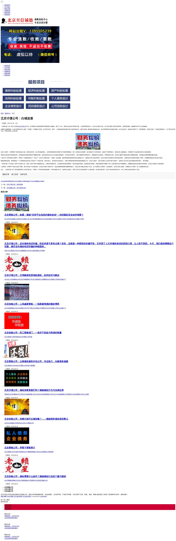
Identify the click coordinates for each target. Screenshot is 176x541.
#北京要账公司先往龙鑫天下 (57, 308)
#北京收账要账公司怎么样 (31, 394)
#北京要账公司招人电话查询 (64, 219)
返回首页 (7, 5)
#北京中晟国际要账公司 (30, 452)
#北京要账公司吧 (78, 219)
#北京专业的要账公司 (48, 219)
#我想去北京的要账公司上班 (13, 394)
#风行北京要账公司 (10, 250)
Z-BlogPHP (43, 496)
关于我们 (7, 7)
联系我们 (7, 14)
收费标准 (7, 11)
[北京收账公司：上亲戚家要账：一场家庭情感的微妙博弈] (16, 300)
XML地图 (10, 496)
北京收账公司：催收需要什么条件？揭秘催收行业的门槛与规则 (35, 476)
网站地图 (4, 496)
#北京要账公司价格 (26, 337)
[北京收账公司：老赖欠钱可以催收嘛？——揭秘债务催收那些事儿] (16, 414)
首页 (2, 113)
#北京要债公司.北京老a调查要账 (30, 219)
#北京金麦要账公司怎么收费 (79, 394)
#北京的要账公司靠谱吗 (46, 452)
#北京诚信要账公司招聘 (37, 250)
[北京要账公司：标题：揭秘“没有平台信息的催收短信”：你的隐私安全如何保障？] (16, 210)
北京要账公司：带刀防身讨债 (16, 188)
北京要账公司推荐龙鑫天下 (24, 181)
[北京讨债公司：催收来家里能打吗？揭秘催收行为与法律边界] (16, 386)
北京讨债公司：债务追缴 (15, 184)
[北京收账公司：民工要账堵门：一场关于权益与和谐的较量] (16, 328)
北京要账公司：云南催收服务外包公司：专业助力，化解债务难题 (36, 361)
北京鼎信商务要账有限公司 (8, 181)
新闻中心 (8, 113)
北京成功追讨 (27, 496)
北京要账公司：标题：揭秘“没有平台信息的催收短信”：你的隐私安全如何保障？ (44, 215)
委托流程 (7, 9)
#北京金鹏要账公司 (23, 250)
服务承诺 (7, 12)
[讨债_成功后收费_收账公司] (24, 24)
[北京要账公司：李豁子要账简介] (16, 443)
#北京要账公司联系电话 (12, 337)
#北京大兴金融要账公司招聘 (61, 394)
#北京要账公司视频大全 (40, 308)
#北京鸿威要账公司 (26, 279)
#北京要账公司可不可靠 (24, 308)
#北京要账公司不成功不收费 (13, 452)
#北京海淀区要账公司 (41, 480)
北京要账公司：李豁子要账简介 (19, 447)
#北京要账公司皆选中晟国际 (26, 365)
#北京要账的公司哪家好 (40, 279)
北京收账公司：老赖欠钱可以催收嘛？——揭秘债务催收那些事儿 (36, 419)
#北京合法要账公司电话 (12, 423)
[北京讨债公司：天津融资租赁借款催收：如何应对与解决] (16, 271)
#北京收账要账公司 (10, 308)
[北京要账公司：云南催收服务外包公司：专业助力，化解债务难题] (16, 357)
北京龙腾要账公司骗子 (38, 181)
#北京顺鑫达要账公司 (11, 480)
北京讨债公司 (22, 126)
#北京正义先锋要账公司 (12, 279)
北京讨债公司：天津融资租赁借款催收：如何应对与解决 (31, 275)
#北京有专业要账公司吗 (12, 219)
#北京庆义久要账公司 (27, 423)
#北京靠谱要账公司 (46, 394)
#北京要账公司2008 (10, 365)
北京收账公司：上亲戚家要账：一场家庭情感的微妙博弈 (31, 304)
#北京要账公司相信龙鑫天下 (57, 279)
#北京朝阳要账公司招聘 (26, 480)
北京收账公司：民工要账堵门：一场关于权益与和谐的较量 (33, 332)
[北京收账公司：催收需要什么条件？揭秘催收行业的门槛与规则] (16, 472)
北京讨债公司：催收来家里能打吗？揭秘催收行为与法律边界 (34, 390)
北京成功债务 (18, 496)
